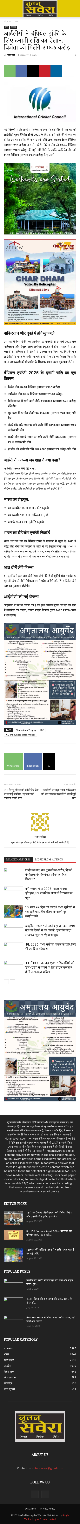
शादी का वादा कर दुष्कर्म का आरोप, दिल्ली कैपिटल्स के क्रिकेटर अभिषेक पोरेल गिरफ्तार (48, 874)
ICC (42, 730)
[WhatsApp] (10, 71)
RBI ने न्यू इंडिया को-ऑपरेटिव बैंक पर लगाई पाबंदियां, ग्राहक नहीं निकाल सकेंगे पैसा (21, 794)
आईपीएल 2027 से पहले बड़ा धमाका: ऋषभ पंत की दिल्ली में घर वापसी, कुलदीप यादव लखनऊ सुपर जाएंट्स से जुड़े (50, 930)
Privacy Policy (47, 1508)
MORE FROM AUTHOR (49, 859)
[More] (68, 71)
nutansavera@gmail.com (47, 1468)
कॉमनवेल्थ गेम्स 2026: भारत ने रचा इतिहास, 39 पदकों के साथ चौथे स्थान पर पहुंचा (48, 893)
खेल (16, 21)
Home (7, 21)
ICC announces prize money (20, 734)
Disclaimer (31, 1508)
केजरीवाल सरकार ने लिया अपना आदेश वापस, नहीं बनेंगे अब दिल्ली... (50, 1319)
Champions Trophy (26, 730)
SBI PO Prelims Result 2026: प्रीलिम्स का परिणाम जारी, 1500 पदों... (49, 1233)
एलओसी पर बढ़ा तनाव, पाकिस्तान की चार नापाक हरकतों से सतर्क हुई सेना (58, 794)
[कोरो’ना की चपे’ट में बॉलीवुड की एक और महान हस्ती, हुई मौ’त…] (13, 1284)
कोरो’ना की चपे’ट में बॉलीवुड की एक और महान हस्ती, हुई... (49, 1282)
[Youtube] (45, 1494)
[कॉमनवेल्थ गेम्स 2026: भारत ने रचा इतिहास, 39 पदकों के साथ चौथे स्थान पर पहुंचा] (13, 893)
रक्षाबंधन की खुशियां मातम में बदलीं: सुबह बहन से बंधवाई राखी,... (50, 1252)
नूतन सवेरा (11, 54)
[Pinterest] (44, 71)
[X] (33, 71)
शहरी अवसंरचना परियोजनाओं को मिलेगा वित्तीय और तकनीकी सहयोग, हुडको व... (49, 1214)
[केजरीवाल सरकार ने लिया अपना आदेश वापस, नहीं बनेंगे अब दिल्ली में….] (13, 1321)
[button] (6, 5)
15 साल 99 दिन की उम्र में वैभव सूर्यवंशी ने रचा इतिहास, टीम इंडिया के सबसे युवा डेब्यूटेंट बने (50, 911)
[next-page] (12, 981)
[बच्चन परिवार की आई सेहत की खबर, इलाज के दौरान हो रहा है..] (13, 1302)
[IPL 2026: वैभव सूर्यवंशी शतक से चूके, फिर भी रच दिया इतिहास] (13, 949)
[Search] (74, 5)
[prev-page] (6, 981)
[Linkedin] (56, 71)
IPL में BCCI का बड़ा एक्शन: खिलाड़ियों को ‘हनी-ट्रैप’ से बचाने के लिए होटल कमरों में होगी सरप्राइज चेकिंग (49, 967)
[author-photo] (40, 831)
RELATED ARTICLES (18, 859)
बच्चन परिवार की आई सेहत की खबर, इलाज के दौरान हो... (49, 1301)
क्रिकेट (13, 27)
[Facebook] (21, 71)
